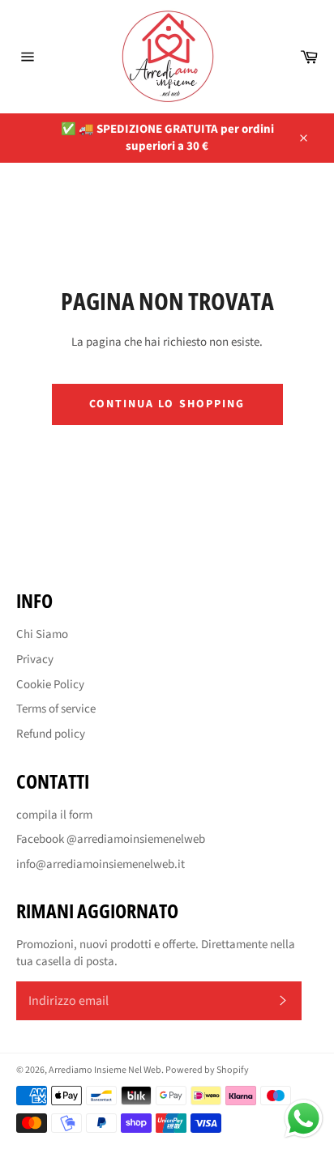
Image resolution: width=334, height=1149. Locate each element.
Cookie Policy (50, 684)
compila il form (54, 814)
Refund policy (50, 734)
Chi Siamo (42, 634)
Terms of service (56, 708)
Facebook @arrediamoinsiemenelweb (110, 839)
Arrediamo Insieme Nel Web (105, 1070)
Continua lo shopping (167, 404)
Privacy (35, 659)
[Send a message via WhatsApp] (303, 1118)
